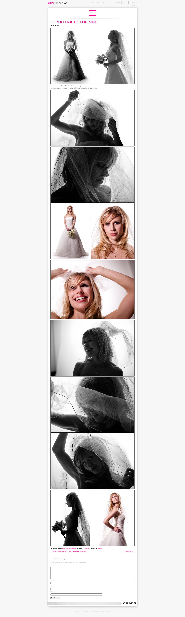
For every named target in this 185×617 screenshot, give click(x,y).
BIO (98, 2)
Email (52, 586)
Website (52, 592)
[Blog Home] (92, 16)
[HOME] (57, 3)
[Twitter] (132, 604)
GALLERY (117, 2)
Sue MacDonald (86, 548)
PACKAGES (107, 2)
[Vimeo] (127, 604)
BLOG (125, 2)
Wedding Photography (71, 548)
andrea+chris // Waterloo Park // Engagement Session (68, 552)
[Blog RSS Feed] (135, 604)
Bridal (63, 548)
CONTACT (133, 2)
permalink (100, 548)
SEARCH (134, 5)
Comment (53, 565)
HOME (92, 2)
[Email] (129, 604)
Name (52, 580)
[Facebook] (124, 604)
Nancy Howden (129, 552)
